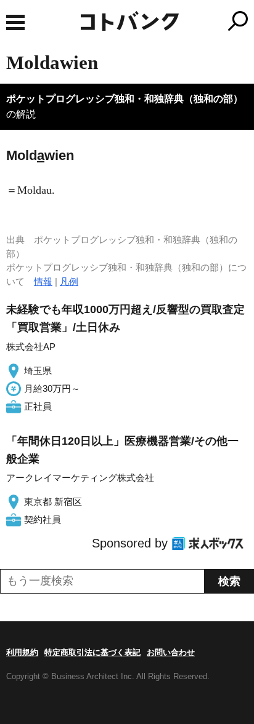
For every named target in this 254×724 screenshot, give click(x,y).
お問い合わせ (171, 652)
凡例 (69, 281)
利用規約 (22, 652)
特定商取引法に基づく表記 (92, 652)
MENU (15, 22)
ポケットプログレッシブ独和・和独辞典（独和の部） (124, 98)
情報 (43, 281)
